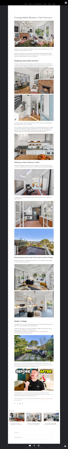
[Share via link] (22, 403)
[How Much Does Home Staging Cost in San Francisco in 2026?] (16, 417)
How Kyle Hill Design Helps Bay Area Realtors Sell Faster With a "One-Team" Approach (51, 424)
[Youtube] (30, 445)
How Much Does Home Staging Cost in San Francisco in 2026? (16, 424)
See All (58, 410)
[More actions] (53, 14)
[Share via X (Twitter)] (17, 403)
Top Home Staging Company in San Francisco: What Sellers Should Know (34, 424)
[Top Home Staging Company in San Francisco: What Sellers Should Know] (34, 417)
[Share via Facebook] (14, 403)
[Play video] (34, 380)
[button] (57, 5)
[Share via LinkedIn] (20, 403)
